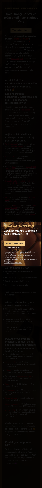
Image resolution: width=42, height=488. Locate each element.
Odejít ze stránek (13, 247)
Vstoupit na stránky (14, 244)
